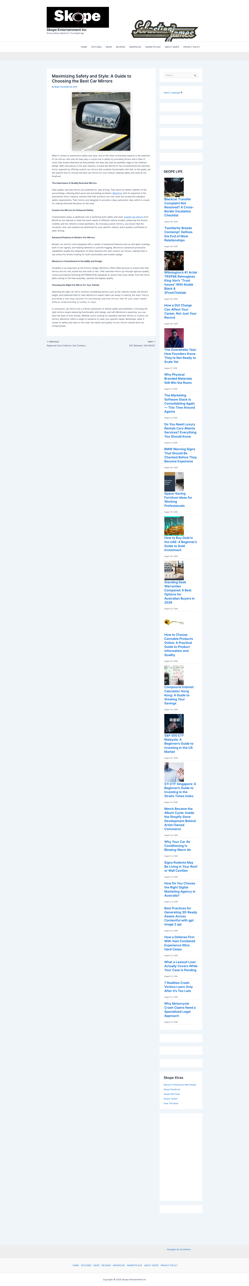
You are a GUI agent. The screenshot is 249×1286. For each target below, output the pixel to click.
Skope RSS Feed (172, 1093)
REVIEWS (106, 1265)
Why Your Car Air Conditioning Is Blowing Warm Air (177, 845)
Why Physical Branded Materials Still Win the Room (178, 378)
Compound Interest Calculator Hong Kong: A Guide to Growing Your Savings (179, 694)
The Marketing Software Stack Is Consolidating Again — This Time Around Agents (179, 403)
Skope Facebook (172, 1088)
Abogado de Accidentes (179, 1249)
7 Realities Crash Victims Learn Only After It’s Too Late (178, 986)
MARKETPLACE (134, 1265)
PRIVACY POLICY (169, 1265)
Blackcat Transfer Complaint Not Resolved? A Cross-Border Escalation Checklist (179, 207)
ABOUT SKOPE (151, 1265)
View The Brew (171, 1102)
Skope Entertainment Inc (67, 29)
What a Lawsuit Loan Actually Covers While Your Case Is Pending (181, 965)
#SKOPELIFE (119, 1265)
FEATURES (86, 1265)
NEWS (97, 1265)
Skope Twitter (170, 1098)
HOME (76, 1265)
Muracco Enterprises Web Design (180, 1084)
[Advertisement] (183, 1156)
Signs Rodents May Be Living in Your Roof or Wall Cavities (180, 866)
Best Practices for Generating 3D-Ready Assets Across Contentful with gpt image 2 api (180, 916)
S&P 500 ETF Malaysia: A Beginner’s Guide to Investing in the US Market (178, 743)
